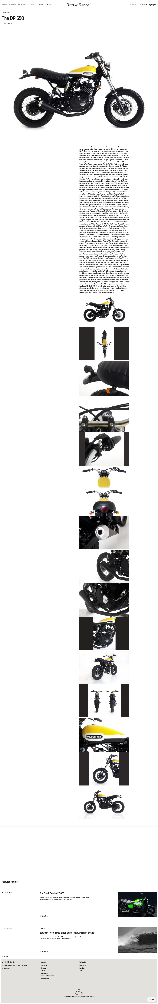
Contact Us (44, 965)
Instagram (82, 965)
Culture (32, 5)
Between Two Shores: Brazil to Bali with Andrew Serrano (67, 932)
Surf (42, 928)
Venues (49, 5)
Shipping (43, 968)
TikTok (81, 971)
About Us (41, 5)
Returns (43, 971)
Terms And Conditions (47, 976)
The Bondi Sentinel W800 (52, 893)
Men (3, 5)
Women (11, 5)
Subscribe (7, 968)
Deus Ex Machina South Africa (76, 996)
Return (6, 956)
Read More (45, 916)
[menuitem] (42, 5)
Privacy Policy (45, 978)
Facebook (82, 968)
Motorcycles (6, 13)
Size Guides (44, 973)
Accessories (21, 5)
